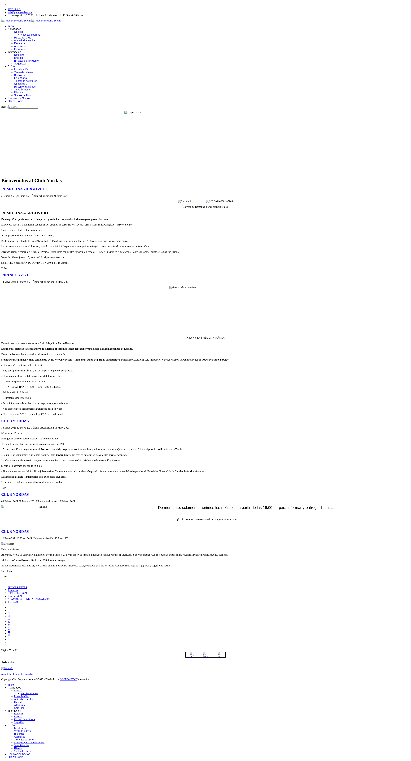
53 (9, 621)
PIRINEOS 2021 (14, 275)
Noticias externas (30, 34)
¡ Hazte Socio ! (16, 101)
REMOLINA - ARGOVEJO (24, 189)
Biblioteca (20, 75)
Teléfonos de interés (25, 81)
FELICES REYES (17, 587)
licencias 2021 (15, 596)
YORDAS (13, 601)
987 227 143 (14, 9)
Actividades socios (24, 40)
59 (9, 639)
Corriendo (20, 49)
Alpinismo (20, 46)
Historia (18, 92)
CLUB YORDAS (15, 421)
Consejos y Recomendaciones (25, 85)
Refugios (19, 55)
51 (9, 616)
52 (9, 618)
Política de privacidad (23, 674)
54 (9, 624)
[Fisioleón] (7, 668)
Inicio (11, 26)
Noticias (18, 31)
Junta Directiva (22, 89)
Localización (21, 69)
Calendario (20, 78)
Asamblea (13, 590)
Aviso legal (6, 674)
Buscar (4, 106)
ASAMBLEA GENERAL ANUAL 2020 (29, 599)
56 (9, 630)
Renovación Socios (19, 98)
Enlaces (18, 57)
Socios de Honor (23, 95)
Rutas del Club (22, 37)
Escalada (19, 43)
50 (9, 613)
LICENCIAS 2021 (17, 593)
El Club (12, 66)
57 (9, 633)
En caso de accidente (26, 60)
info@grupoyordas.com (20, 12)
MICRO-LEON (68, 679)
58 (9, 636)
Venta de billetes (23, 72)
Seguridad (20, 63)
